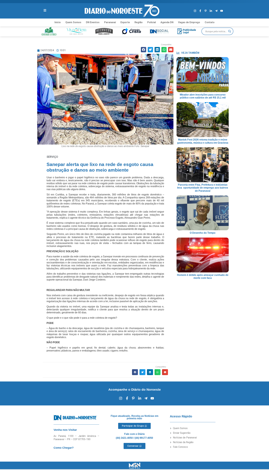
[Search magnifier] (229, 31)
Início (57, 22)
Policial (151, 22)
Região (138, 22)
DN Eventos (92, 22)
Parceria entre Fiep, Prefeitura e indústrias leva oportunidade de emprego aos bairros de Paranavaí (202, 187)
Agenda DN (166, 22)
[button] (143, 49)
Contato (210, 22)
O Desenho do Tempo (202, 232)
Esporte (125, 22)
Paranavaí (110, 22)
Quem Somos (73, 22)
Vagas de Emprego (189, 22)
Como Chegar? (64, 447)
